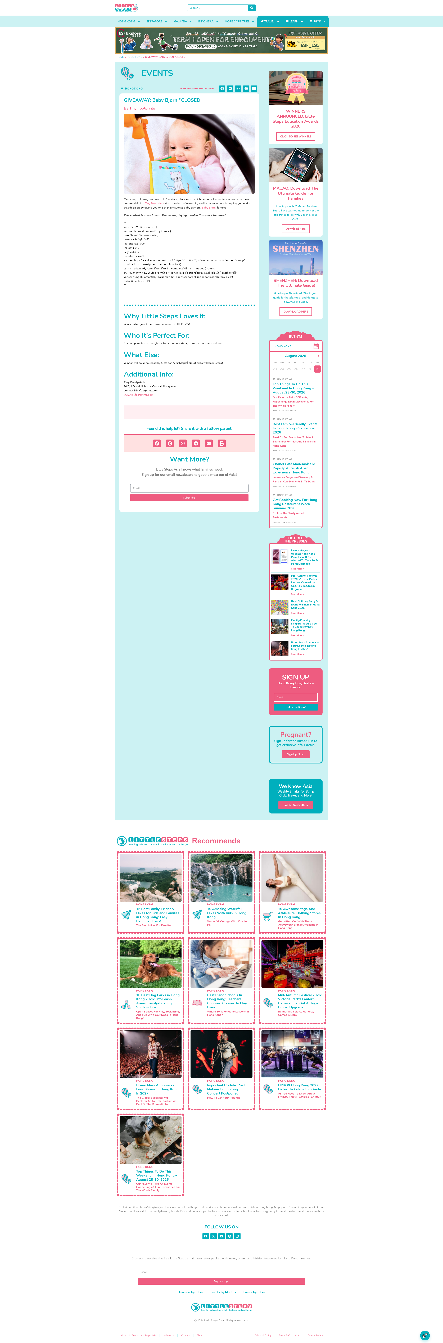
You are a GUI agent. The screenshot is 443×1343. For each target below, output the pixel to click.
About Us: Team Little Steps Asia (138, 1335)
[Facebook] (205, 1236)
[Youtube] (221, 1236)
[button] (222, 88)
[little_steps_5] (221, 40)
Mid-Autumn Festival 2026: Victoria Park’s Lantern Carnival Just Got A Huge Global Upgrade (304, 582)
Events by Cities (254, 1292)
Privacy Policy (315, 1335)
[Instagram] (237, 1236)
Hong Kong (134, 57)
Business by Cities (191, 1292)
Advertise (168, 1335)
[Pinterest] (229, 1236)
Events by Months (223, 1292)
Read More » (297, 568)
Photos (201, 1335)
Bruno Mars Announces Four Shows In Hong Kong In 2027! (305, 646)
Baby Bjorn (209, 208)
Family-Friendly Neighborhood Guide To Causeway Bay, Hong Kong (304, 625)
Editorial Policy (263, 1335)
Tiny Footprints (154, 203)
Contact (185, 1335)
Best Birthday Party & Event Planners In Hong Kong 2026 (305, 604)
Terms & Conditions (290, 1335)
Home (120, 57)
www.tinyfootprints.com (138, 395)
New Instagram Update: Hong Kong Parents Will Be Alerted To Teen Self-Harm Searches (304, 557)
